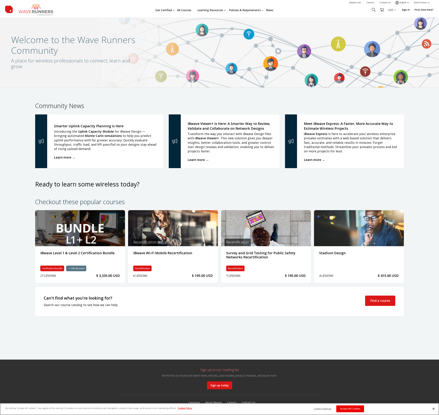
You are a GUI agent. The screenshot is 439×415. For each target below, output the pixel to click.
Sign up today (219, 385)
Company (194, 402)
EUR (390, 16)
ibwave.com (355, 2)
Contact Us (385, 2)
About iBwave (213, 402)
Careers (370, 2)
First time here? (424, 9)
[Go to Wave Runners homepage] (29, 9)
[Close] (433, 408)
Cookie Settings (322, 408)
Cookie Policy (185, 408)
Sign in (406, 9)
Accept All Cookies (350, 408)
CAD (390, 22)
